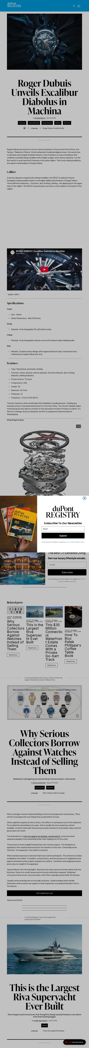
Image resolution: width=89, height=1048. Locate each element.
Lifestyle (34, 128)
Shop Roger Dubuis (15, 420)
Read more (13, 655)
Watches (67, 123)
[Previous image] (73, 520)
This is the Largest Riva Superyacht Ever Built (34, 633)
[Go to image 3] (38, 530)
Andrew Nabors (40, 118)
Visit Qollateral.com (44, 893)
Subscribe (67, 572)
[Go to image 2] (25, 530)
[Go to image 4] (51, 530)
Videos (57, 123)
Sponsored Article (39, 783)
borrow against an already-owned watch (42, 836)
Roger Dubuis (47, 123)
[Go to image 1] (13, 530)
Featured (22, 123)
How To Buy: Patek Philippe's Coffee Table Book (73, 645)
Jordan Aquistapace (32, 620)
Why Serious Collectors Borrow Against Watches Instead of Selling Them (15, 635)
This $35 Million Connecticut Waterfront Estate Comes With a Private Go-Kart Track (54, 642)
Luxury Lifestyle (34, 123)
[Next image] (79, 520)
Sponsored (40, 788)
